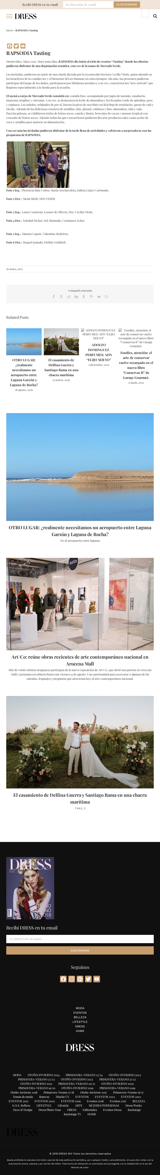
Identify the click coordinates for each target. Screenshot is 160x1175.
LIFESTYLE (80, 1021)
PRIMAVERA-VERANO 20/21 (76, 1084)
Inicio (9, 30)
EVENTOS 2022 (131, 1097)
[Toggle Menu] (9, 16)
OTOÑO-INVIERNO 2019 (77, 1088)
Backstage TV (72, 1114)
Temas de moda (23, 1097)
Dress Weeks (133, 1105)
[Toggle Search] (155, 16)
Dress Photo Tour (50, 1110)
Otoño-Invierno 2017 (93, 1092)
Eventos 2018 (95, 1101)
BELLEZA (80, 1017)
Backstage (134, 1110)
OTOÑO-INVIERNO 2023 (125, 1075)
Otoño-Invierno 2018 (23, 1092)
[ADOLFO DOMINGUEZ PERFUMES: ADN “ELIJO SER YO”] (98, 330)
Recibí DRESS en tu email (40, 4)
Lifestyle (63, 1105)
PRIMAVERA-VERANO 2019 (117, 1088)
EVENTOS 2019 (71, 1101)
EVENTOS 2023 (105, 1097)
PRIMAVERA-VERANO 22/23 (36, 1079)
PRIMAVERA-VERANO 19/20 (37, 1088)
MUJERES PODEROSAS (104, 1105)
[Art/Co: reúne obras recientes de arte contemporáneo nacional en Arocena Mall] (80, 604)
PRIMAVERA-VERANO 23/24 (84, 1075)
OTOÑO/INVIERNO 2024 (44, 1075)
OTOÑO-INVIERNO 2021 (36, 1084)
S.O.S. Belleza (21, 1105)
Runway (44, 1097)
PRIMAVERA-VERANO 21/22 (117, 1079)
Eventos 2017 (118, 1101)
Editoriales (90, 1110)
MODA (80, 1008)
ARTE (78, 1105)
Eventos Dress (112, 1110)
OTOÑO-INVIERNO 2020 (117, 1084)
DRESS (80, 1026)
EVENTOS (80, 1012)
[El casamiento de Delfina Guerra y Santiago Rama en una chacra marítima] (61, 330)
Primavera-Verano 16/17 (128, 1092)
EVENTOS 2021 (18, 1101)
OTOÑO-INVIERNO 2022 (77, 1079)
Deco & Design (22, 1110)
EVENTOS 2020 (45, 1101)
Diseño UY (62, 1097)
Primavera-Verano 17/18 (59, 1092)
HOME (80, 1031)
